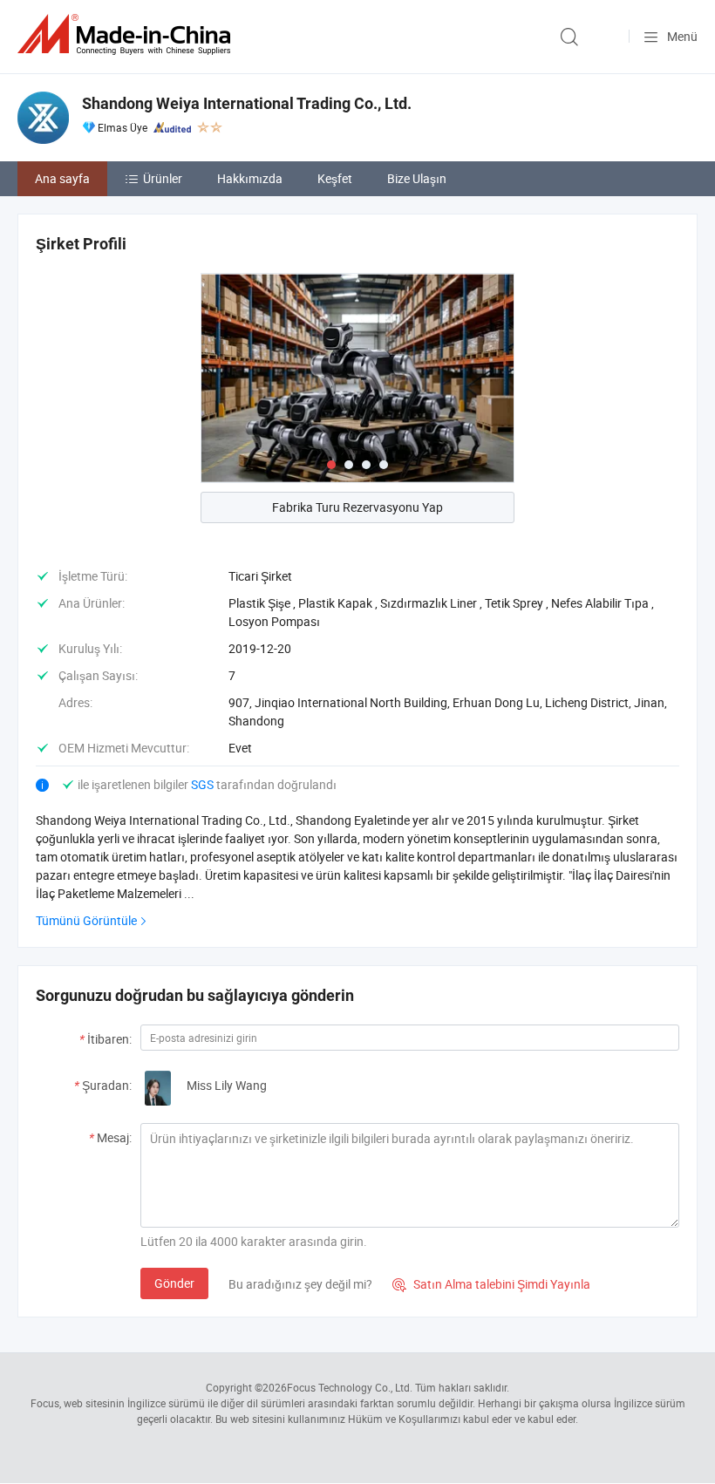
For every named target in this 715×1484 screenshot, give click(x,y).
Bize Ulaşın (416, 178)
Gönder (174, 1283)
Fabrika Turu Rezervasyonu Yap (357, 507)
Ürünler (162, 178)
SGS (203, 784)
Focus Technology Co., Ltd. (349, 1387)
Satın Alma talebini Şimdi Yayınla (491, 1284)
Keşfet (334, 178)
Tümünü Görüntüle (86, 920)
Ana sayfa (62, 178)
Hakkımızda (250, 178)
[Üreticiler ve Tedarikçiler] (127, 34)
